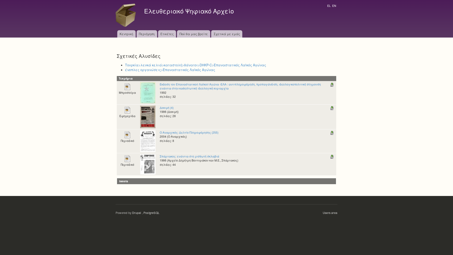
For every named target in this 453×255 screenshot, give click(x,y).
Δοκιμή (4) (167, 108)
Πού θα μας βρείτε (194, 34)
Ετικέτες (167, 34)
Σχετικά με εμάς (227, 34)
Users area (330, 213)
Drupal (136, 213)
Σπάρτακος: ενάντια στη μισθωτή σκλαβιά (189, 156)
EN (334, 6)
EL (329, 6)
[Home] (127, 15)
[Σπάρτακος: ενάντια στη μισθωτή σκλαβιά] (147, 164)
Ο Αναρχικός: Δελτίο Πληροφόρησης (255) (189, 132)
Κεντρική (126, 34)
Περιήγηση (147, 34)
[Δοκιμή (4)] (147, 116)
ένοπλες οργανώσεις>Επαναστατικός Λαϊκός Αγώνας (170, 69)
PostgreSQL (151, 213)
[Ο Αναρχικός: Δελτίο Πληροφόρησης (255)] (147, 141)
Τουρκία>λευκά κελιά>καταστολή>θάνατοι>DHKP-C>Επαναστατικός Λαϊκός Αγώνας (195, 65)
